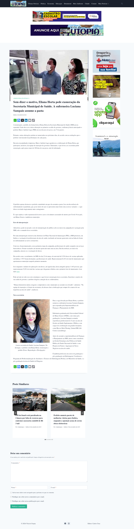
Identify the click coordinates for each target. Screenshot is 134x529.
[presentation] (30, 399)
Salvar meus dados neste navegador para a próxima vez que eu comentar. (33, 492)
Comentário (15, 463)
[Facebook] (65, 523)
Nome (13, 487)
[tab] (45, 439)
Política (43, 4)
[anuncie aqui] (67, 35)
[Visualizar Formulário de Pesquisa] (122, 3)
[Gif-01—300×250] (106, 61)
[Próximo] (82, 413)
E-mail (53, 487)
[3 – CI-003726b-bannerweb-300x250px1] (106, 86)
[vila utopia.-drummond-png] (106, 143)
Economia (50, 4)
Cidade (87, 4)
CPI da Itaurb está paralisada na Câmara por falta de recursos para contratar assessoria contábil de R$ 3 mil (29, 419)
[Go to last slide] (15, 413)
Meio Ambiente (78, 4)
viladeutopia (21, 427)
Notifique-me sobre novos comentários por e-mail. (28, 497)
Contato (94, 4)
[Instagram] (68, 523)
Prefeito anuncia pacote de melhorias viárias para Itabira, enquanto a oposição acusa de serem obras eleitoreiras (68, 419)
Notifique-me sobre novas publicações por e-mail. (28, 501)
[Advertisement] (49, 165)
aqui (18, 271)
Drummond (67, 4)
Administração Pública (21, 98)
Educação (59, 4)
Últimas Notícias (33, 4)
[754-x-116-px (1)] (67, 21)
